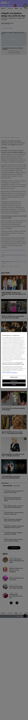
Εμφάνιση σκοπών (14, 377)
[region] (14, 360)
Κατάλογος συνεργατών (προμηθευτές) (9, 372)
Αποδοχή (14, 384)
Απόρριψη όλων (14, 381)
